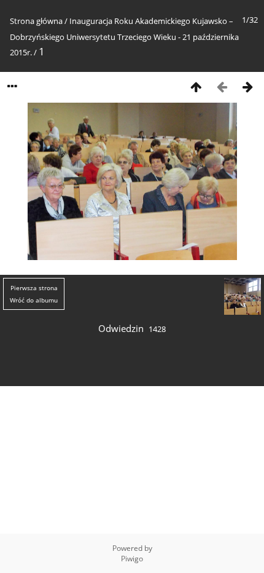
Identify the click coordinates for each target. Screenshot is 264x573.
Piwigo (132, 558)
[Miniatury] (196, 86)
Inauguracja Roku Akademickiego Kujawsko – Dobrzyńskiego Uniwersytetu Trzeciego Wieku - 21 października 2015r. (124, 36)
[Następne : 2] (247, 86)
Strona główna (36, 20)
